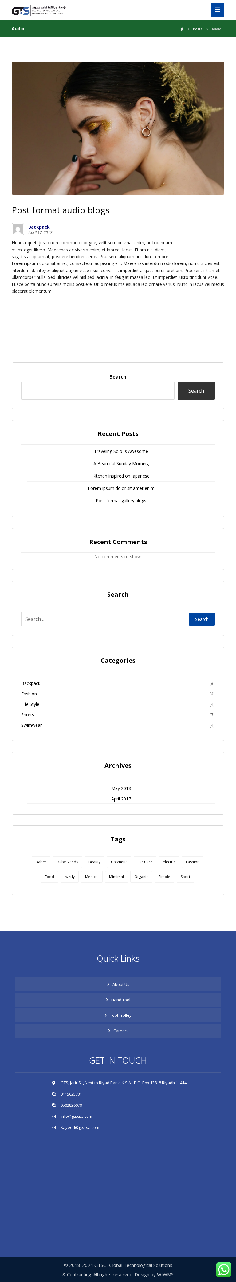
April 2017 (121, 799)
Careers (120, 1030)
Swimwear (31, 725)
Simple (164, 876)
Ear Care (145, 862)
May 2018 (121, 788)
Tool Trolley (121, 1015)
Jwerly (70, 876)
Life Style (30, 704)
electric (169, 862)
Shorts (27, 715)
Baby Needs (67, 862)
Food (49, 876)
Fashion (29, 694)
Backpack (39, 227)
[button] (217, 10)
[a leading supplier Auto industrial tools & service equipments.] (42, 10)
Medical (92, 876)
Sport (185, 876)
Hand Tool (120, 1000)
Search (118, 376)
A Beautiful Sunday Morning (121, 463)
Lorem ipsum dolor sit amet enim (121, 488)
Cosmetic (119, 862)
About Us (120, 984)
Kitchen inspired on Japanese (121, 476)
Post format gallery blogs (121, 500)
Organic (141, 876)
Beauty (94, 862)
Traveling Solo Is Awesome (121, 451)
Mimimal (116, 876)
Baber (41, 862)
